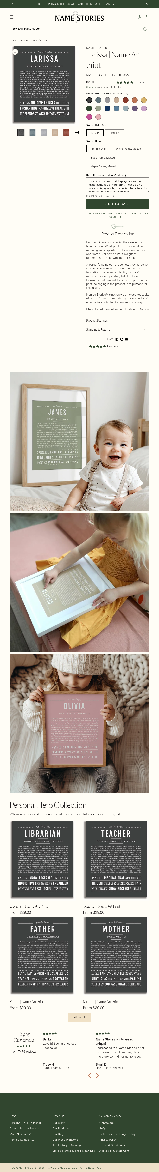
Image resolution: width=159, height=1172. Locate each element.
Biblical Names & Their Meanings (74, 1150)
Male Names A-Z (20, 1134)
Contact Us (106, 1123)
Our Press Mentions (65, 1139)
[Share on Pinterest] (121, 339)
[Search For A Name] (145, 29)
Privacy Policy (107, 1139)
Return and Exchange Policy (117, 1134)
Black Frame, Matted (102, 157)
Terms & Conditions (112, 1145)
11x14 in (114, 133)
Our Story (59, 1123)
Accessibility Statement (114, 1150)
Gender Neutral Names (24, 1128)
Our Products (61, 1128)
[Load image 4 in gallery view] (55, 132)
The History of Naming (67, 1145)
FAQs (102, 1128)
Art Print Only (98, 148)
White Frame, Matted (128, 148)
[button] (11, 17)
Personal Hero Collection (26, 1123)
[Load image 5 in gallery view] (66, 132)
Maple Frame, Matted (103, 166)
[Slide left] (12, 4)
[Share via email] (126, 339)
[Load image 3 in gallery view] (44, 132)
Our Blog (58, 1134)
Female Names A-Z (22, 1139)
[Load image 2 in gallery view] (32, 132)
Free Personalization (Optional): (106, 175)
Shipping (91, 86)
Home (13, 40)
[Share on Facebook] (116, 339)
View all (79, 1017)
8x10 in (95, 133)
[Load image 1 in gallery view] (21, 132)
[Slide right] (147, 4)
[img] (24, 1046)
